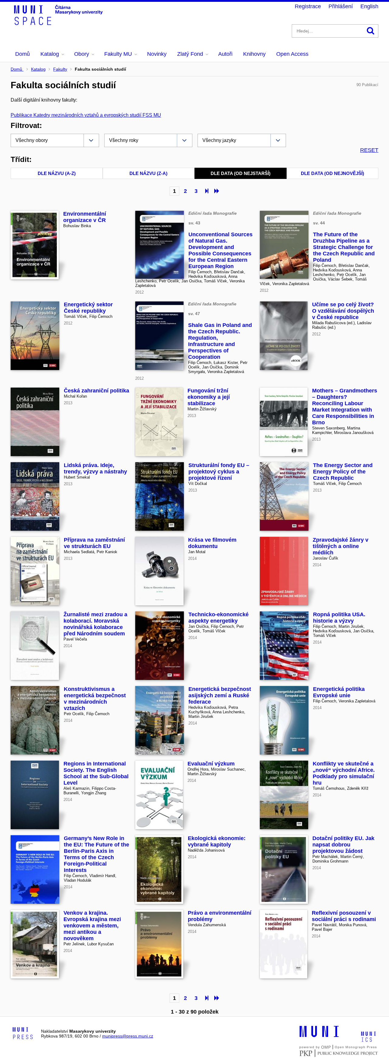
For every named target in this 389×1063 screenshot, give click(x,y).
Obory (81, 54)
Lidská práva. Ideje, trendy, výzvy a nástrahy (95, 468)
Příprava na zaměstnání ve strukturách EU (94, 543)
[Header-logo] (59, 23)
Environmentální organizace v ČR (84, 217)
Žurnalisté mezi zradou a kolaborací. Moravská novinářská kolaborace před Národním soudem (95, 624)
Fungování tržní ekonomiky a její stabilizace (209, 397)
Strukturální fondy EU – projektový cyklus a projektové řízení (218, 471)
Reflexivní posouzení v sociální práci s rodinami (344, 916)
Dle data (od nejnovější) (332, 173)
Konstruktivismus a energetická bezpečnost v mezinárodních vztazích (95, 698)
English (369, 6)
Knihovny (254, 54)
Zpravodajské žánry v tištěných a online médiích (340, 546)
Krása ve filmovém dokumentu (212, 543)
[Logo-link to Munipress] (23, 1033)
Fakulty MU (118, 54)
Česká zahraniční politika (96, 391)
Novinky (157, 54)
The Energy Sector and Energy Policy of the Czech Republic (343, 471)
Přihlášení (341, 6)
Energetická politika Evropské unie (339, 692)
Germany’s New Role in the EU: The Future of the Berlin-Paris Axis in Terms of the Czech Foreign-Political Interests (96, 854)
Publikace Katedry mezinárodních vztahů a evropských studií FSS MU (86, 115)
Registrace (308, 6)
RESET (369, 150)
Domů (22, 54)
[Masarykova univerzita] (319, 1036)
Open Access (292, 54)
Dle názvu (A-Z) (57, 173)
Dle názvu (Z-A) (148, 173)
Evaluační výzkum (211, 764)
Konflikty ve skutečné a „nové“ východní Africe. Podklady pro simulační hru (344, 773)
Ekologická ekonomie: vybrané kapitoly (217, 841)
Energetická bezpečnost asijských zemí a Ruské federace (219, 695)
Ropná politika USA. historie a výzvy (339, 617)
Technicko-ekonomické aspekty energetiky (218, 617)
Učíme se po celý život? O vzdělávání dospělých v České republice (343, 310)
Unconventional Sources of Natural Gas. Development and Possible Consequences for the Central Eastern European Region (220, 250)
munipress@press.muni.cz (127, 1036)
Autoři (225, 54)
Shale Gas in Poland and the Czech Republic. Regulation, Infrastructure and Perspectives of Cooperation (220, 341)
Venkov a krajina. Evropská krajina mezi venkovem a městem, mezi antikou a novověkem (92, 925)
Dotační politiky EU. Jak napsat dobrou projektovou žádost (343, 844)
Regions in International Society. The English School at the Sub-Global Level (96, 773)
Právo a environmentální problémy (219, 916)
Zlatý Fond (190, 54)
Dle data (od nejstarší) (240, 173)
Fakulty (60, 69)
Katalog (49, 54)
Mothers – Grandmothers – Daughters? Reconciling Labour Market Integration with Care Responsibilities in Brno (344, 407)
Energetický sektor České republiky (88, 307)
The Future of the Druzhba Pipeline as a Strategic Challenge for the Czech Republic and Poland (344, 247)
